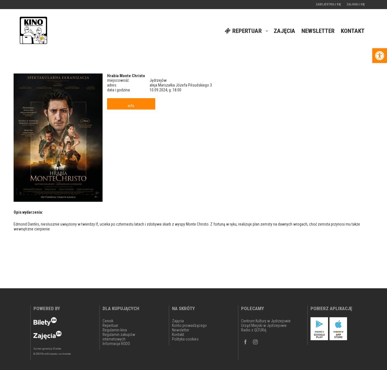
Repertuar (110, 325)
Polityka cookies (185, 339)
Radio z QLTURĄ (253, 330)
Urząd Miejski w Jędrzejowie (264, 325)
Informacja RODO (116, 343)
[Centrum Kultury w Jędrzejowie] (33, 31)
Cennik (108, 321)
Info (131, 106)
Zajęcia (178, 321)
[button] (379, 55)
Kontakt (178, 334)
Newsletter (180, 330)
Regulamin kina (115, 330)
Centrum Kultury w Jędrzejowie (266, 321)
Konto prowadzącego (189, 325)
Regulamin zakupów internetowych (119, 336)
